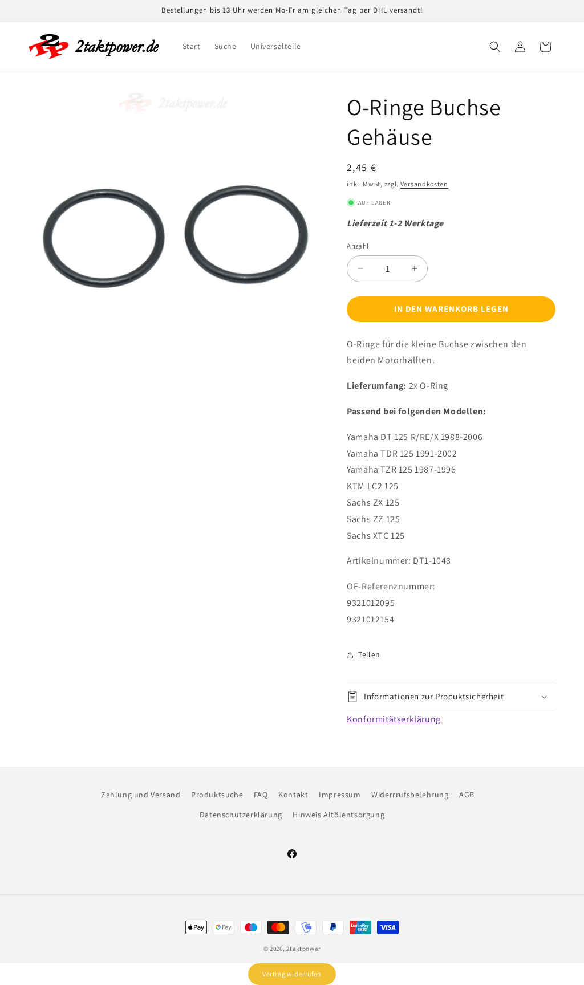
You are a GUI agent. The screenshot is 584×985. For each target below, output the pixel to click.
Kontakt (293, 794)
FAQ (261, 794)
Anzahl (357, 246)
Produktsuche (217, 794)
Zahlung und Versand (140, 794)
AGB (466, 794)
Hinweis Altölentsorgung (338, 814)
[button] (495, 46)
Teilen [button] (369, 654)
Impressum (339, 794)
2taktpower (303, 949)
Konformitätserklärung (394, 719)
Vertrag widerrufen (292, 974)
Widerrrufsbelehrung (409, 794)
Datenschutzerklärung (241, 814)
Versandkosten (424, 184)
